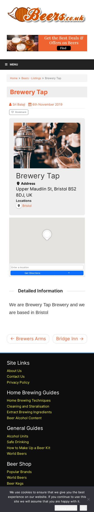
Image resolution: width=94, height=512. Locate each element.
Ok (83, 508)
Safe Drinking (18, 442)
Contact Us (16, 376)
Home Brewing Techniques (29, 400)
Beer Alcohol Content (24, 418)
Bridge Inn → (70, 338)
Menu (14, 64)
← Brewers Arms (28, 338)
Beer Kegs (15, 483)
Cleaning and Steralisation (28, 406)
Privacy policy (66, 508)
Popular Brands (19, 472)
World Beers (17, 453)
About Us (14, 371)
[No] (88, 499)
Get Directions (32, 273)
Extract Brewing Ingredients (29, 412)
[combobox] (47, 267)
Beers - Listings (31, 78)
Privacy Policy (18, 382)
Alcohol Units (17, 436)
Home (14, 78)
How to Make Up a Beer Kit (28, 448)
